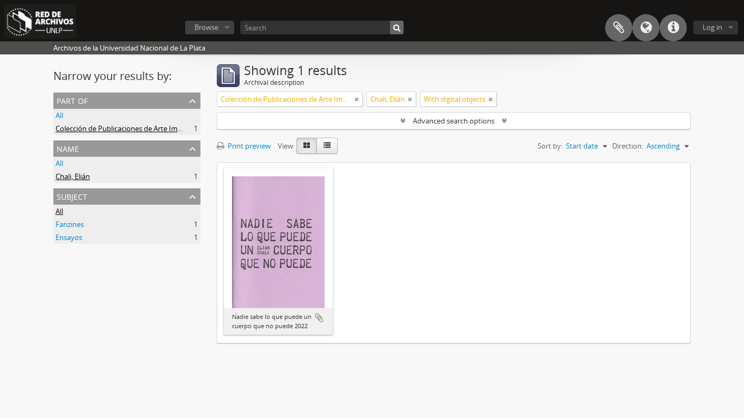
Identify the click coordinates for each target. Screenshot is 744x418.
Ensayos (69, 237)
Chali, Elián (73, 176)
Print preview (248, 146)
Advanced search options (453, 121)
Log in (712, 27)
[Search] (397, 27)
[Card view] (306, 146)
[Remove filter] (357, 99)
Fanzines (70, 224)
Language (646, 27)
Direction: (627, 146)
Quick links (673, 27)
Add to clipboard (319, 317)
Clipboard (618, 27)
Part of (72, 100)
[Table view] (327, 146)
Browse (206, 27)
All (59, 115)
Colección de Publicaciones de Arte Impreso (126, 128)
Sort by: (550, 146)
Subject (72, 195)
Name (68, 147)
